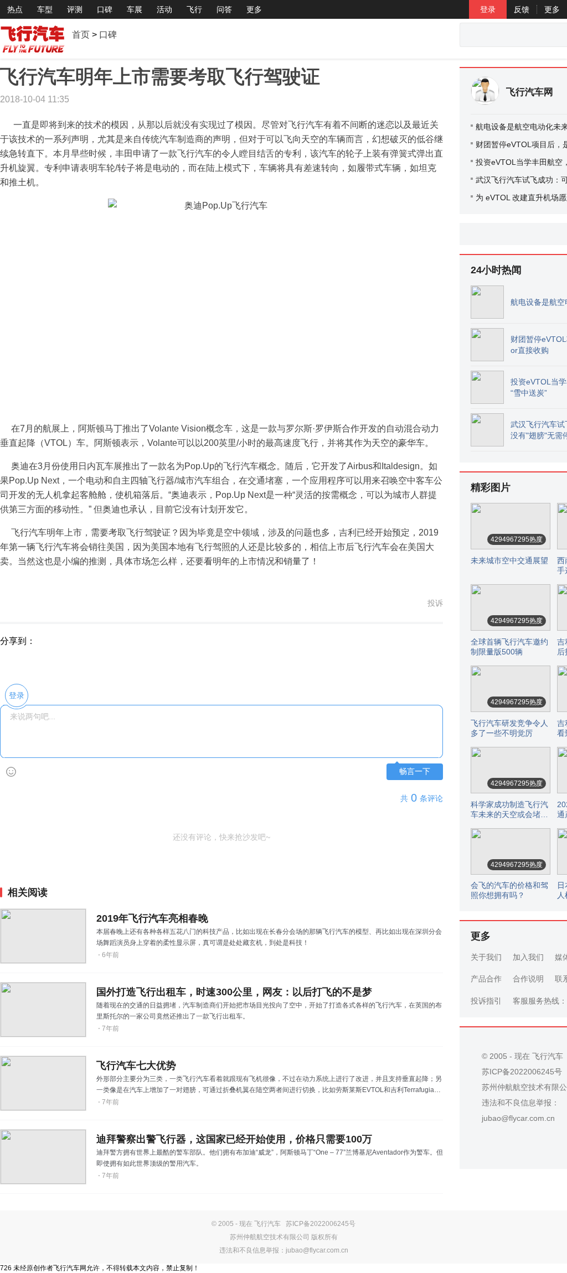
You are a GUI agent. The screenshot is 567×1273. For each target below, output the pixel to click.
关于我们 (486, 957)
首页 (81, 34)
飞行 (194, 9)
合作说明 (528, 978)
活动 (164, 9)
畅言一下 (414, 771)
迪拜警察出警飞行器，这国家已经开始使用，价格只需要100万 (234, 1139)
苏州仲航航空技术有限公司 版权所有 (284, 1237)
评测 (75, 9)
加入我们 (528, 957)
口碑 (104, 9)
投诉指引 (486, 1000)
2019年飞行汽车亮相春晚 (152, 918)
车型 (45, 9)
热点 (15, 9)
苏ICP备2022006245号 (320, 1224)
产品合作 (486, 978)
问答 (224, 9)
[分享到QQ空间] (46, 641)
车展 (134, 9)
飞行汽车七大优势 (136, 1065)
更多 (254, 9)
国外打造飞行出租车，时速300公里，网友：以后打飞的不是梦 (234, 991)
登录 (488, 9)
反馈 (521, 9)
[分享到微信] (91, 641)
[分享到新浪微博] (68, 641)
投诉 (435, 603)
